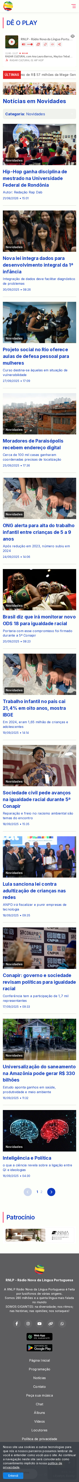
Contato (39, 1387)
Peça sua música (39, 1395)
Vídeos (39, 1421)
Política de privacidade (39, 1439)
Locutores (39, 1430)
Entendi (13, 1475)
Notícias (39, 1378)
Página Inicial (39, 1360)
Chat (39, 1404)
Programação (39, 1369)
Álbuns (39, 1413)
